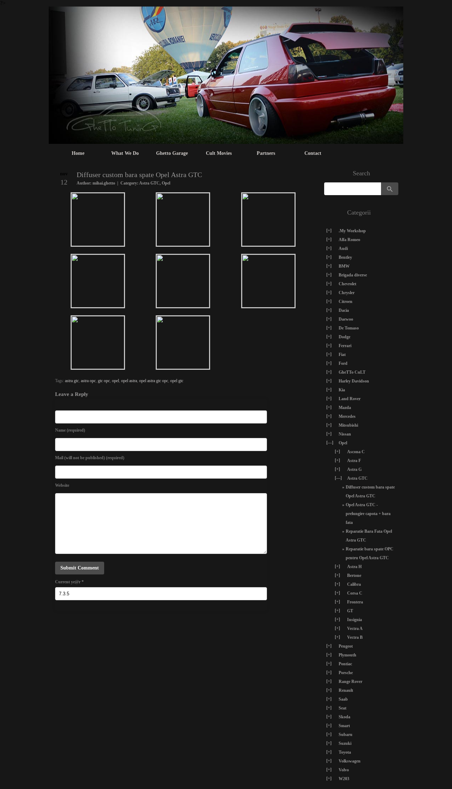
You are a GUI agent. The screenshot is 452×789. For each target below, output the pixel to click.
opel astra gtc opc (153, 380)
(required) (70, 430)
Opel (166, 183)
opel (115, 380)
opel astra (129, 380)
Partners (266, 153)
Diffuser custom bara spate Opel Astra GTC (370, 491)
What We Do (125, 153)
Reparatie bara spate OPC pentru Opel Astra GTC (369, 553)
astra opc (88, 380)
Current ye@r (69, 581)
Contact (312, 153)
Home (78, 153)
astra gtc (72, 380)
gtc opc (104, 380)
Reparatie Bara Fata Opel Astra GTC (369, 536)
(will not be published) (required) (89, 457)
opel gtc (176, 380)
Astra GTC (149, 183)
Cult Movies (219, 153)
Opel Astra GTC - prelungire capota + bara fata (368, 513)
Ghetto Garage (172, 153)
